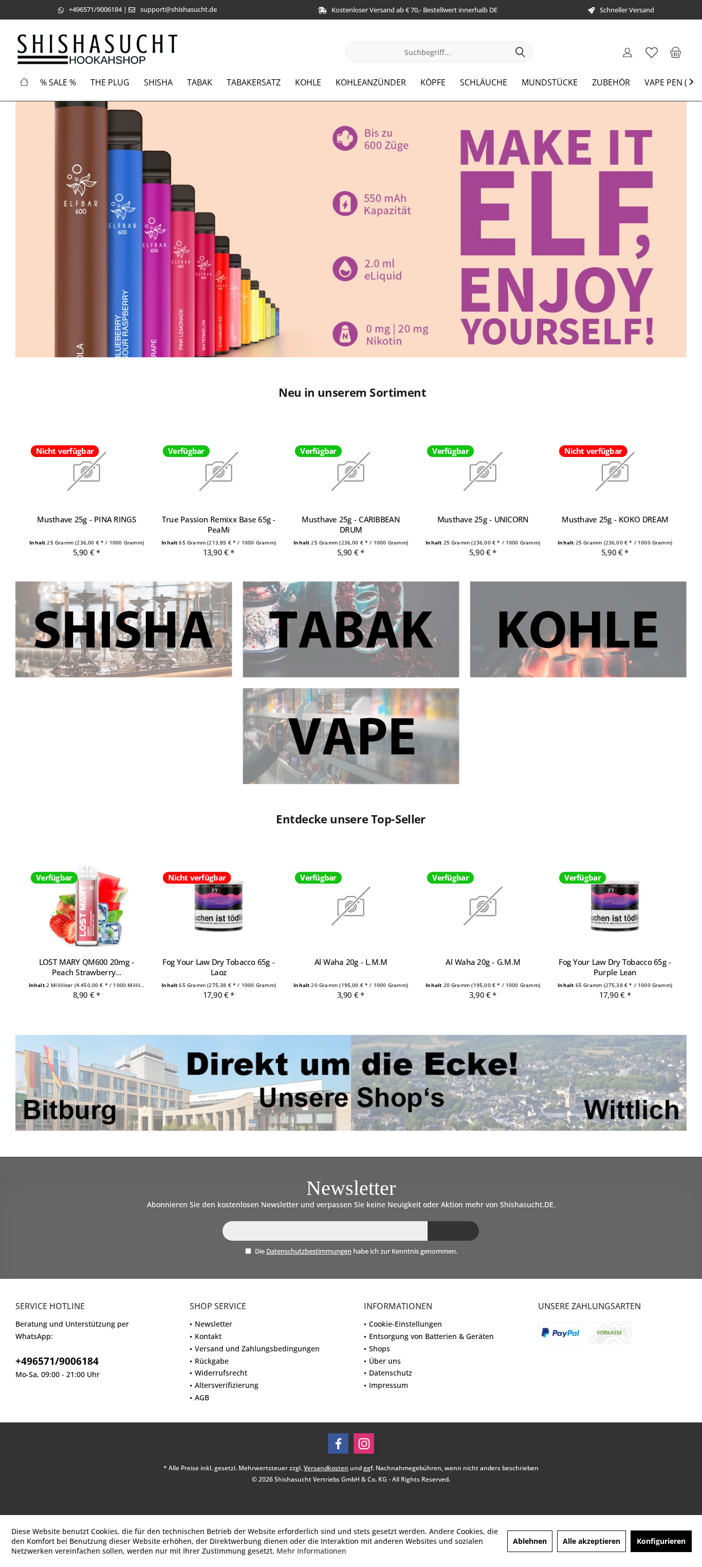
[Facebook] (338, 1443)
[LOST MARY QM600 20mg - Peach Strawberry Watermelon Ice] (87, 906)
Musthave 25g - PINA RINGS (86, 519)
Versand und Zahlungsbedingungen (257, 1348)
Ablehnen (530, 1541)
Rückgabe (212, 1361)
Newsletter (213, 1324)
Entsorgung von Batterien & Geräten (431, 1336)
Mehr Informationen (311, 1551)
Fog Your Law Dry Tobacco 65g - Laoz (219, 967)
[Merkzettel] (651, 52)
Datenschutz (390, 1373)
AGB (202, 1397)
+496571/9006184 (95, 9)
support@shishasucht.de (178, 9)
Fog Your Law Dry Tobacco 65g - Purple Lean (615, 967)
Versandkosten (326, 1468)
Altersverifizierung (226, 1385)
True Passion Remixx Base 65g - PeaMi (219, 524)
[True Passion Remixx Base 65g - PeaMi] (219, 471)
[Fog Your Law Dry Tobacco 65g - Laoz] (219, 906)
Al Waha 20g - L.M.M (351, 962)
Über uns (385, 1361)
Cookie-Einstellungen (405, 1324)
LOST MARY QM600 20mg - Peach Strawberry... (87, 967)
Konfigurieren (661, 1541)
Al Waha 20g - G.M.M (483, 962)
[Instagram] (364, 1443)
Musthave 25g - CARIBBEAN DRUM (351, 524)
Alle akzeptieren (591, 1541)
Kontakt (208, 1336)
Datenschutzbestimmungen (309, 1251)
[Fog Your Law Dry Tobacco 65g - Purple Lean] (615, 906)
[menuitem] (676, 52)
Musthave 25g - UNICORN (483, 519)
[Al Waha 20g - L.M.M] (351, 906)
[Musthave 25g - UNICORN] (483, 471)
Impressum (388, 1385)
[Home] (24, 83)
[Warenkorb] (676, 52)
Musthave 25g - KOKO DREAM (615, 519)
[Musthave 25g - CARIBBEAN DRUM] (351, 471)
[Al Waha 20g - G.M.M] (483, 906)
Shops (379, 1348)
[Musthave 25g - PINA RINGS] (87, 471)
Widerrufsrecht (221, 1373)
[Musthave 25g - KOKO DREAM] (615, 471)
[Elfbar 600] (351, 229)
